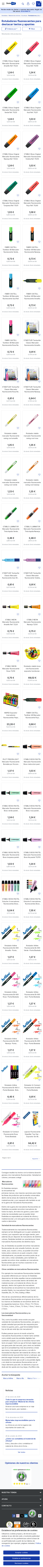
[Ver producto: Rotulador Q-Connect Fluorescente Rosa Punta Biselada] (10, 1119)
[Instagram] (17, 1515)
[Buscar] (22, 3)
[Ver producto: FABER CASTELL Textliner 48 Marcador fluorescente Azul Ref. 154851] (10, 281)
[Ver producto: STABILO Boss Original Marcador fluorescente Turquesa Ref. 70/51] (10, 188)
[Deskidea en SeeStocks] (39, 1515)
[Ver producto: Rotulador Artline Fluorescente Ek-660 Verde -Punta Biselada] (32, 933)
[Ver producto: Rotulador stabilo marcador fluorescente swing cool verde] (10, 467)
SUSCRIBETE (25, 11)
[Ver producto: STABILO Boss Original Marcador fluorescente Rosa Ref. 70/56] (32, 48)
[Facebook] (13, 1515)
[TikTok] (26, 1515)
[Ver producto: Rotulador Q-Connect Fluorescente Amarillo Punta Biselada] (32, 1072)
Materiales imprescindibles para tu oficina (20, 1421)
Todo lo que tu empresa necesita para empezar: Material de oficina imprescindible (20, 1401)
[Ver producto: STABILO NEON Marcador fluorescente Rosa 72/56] (10, 653)
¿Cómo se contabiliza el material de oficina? (21, 1440)
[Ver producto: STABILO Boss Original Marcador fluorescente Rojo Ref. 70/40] (32, 188)
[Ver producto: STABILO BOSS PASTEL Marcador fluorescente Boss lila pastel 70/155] (32, 839)
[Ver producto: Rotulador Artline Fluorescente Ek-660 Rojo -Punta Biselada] (32, 1026)
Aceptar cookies (21, 1552)
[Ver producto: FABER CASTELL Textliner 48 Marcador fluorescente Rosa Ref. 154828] (10, 327)
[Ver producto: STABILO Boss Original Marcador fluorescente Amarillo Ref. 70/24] (10, 48)
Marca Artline (8, 1378)
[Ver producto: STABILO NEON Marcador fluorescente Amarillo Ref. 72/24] (10, 607)
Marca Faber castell (35, 1378)
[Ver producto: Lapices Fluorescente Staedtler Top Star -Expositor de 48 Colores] (32, 1119)
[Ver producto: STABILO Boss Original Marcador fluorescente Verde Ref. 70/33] (10, 95)
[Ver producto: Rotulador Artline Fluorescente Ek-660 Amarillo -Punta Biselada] (10, 933)
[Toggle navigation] (3, 3)
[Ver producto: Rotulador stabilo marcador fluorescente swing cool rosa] (32, 420)
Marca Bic (20, 1378)
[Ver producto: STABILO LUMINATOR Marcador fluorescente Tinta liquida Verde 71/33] (10, 514)
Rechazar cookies (21, 1563)
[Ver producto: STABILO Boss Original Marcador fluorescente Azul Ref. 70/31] (32, 95)
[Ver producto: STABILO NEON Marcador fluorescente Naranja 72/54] (32, 607)
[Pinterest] (32, 1513)
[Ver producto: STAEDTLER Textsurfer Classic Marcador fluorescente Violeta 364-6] (32, 560)
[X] (21, 1515)
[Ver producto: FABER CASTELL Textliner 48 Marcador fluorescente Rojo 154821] (32, 700)
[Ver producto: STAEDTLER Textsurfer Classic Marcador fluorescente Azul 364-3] (10, 560)
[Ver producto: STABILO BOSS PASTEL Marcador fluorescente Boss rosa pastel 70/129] (32, 793)
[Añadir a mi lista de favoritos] (18, 56)
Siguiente (35, 1158)
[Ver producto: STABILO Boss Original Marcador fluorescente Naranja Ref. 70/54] (10, 141)
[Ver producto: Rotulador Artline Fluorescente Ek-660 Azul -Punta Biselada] (32, 979)
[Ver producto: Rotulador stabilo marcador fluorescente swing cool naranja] (32, 467)
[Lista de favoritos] (33, 3)
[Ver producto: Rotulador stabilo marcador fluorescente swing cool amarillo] (10, 420)
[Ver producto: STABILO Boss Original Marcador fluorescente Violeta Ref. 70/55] (32, 141)
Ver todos (21, 1452)
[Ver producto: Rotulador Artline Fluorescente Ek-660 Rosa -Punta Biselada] (10, 979)
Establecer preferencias (21, 1558)
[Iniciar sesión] (28, 3)
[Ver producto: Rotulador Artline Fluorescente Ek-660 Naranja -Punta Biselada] (10, 1026)
